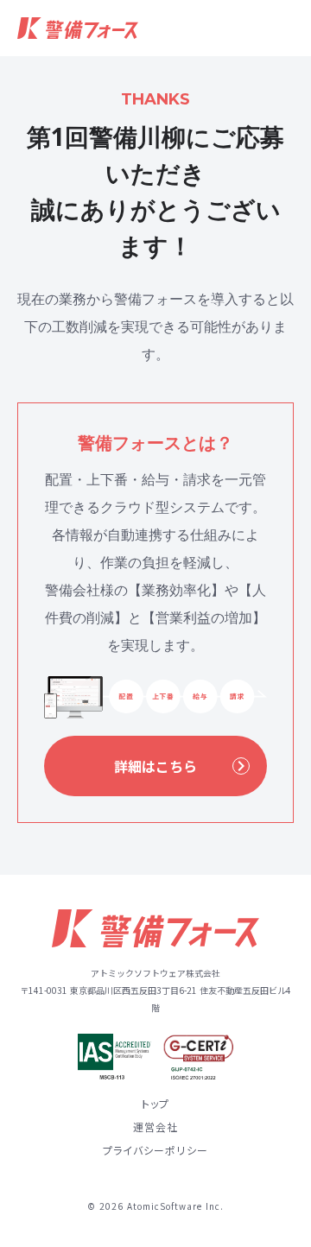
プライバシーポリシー (155, 1150)
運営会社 (156, 1127)
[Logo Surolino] (77, 28)
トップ (156, 1104)
